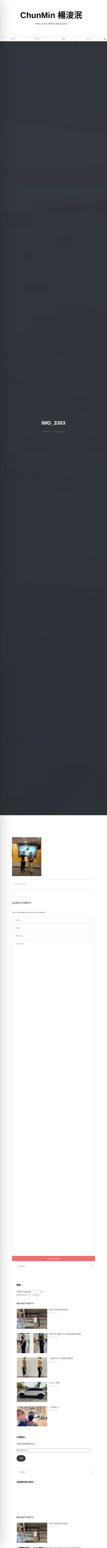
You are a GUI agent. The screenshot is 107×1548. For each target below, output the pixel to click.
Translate (35, 1295)
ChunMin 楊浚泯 (51, 15)
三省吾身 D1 (54, 1407)
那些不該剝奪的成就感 (58, 1310)
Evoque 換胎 (54, 1383)
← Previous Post (19, 884)
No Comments (59, 432)
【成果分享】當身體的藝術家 (61, 1358)
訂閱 (21, 1458)
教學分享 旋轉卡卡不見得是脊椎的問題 (65, 1334)
